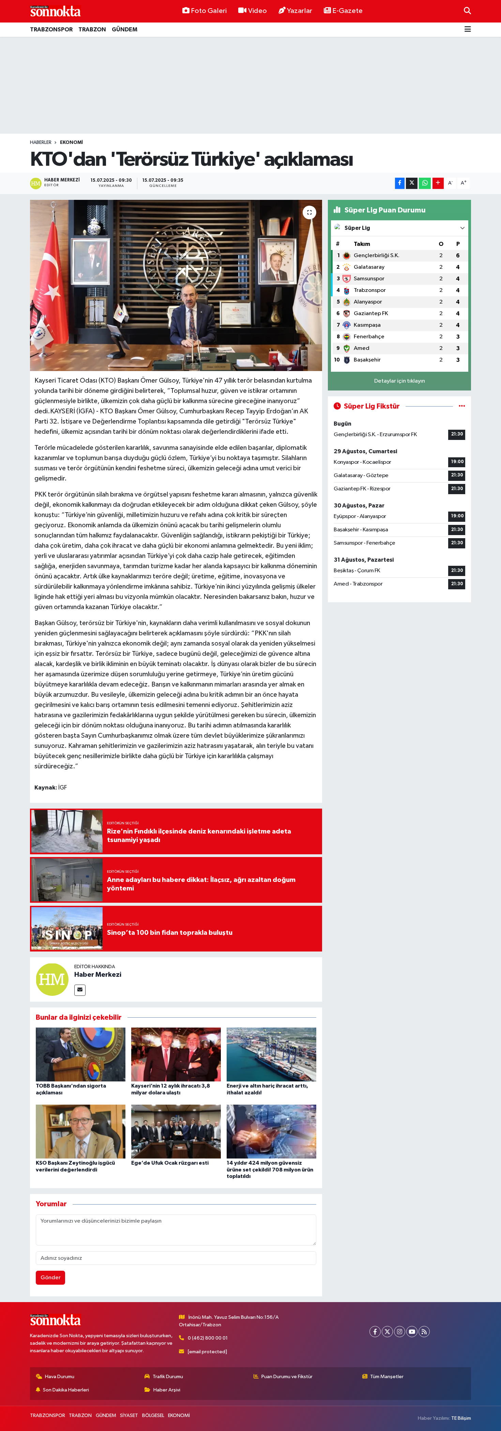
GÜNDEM (124, 29)
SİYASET (129, 1415)
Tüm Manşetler (387, 1376)
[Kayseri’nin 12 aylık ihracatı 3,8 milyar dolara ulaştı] (176, 1054)
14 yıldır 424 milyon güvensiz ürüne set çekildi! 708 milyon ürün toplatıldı (270, 1169)
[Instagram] (399, 1331)
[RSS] (424, 1331)
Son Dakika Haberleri (66, 1389)
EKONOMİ (71, 142)
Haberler (40, 142)
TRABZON (92, 29)
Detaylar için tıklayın (399, 381)
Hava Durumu (59, 1376)
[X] (387, 1331)
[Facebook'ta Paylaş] (400, 183)
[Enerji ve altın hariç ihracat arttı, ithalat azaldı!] (271, 1054)
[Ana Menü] (468, 30)
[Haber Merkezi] (52, 979)
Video (257, 11)
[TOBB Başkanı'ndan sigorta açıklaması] (80, 1054)
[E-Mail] (80, 990)
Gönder (51, 1278)
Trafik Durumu (168, 1376)
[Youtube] (412, 1331)
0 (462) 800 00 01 (208, 1338)
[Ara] (467, 11)
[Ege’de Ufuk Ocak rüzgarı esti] (176, 1131)
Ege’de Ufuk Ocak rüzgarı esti (170, 1163)
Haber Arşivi (166, 1389)
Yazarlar (299, 11)
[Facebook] (375, 1331)
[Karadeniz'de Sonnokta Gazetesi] (55, 11)
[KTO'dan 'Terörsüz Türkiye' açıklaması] (176, 285)
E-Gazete (347, 11)
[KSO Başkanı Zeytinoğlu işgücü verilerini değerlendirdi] (80, 1131)
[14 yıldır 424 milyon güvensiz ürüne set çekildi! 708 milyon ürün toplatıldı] (271, 1131)
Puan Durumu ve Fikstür (287, 1376)
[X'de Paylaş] (412, 183)
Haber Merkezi (97, 974)
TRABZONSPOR (51, 29)
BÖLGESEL (153, 1415)
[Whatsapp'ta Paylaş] (425, 183)
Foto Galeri (209, 11)
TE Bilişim (461, 1418)
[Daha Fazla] (438, 183)
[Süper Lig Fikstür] (462, 406)
